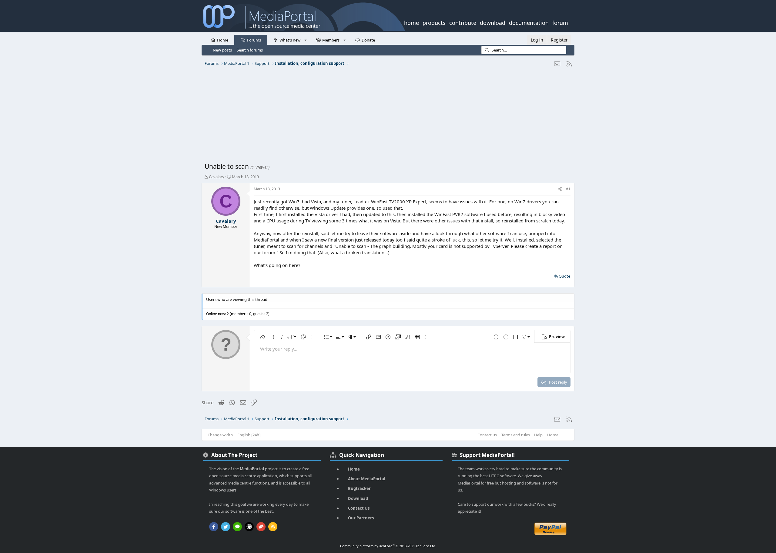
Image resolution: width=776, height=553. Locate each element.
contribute (462, 22)
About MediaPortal (366, 478)
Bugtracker (359, 488)
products (434, 22)
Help (538, 435)
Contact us (487, 435)
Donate (368, 40)
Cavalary (216, 176)
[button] (305, 40)
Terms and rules (515, 435)
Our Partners (361, 518)
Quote (564, 276)
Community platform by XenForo (388, 546)
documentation (529, 22)
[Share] (560, 189)
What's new (289, 40)
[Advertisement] (386, 116)
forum (560, 22)
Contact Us (359, 508)
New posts (222, 50)
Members (331, 40)
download (492, 22)
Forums (254, 40)
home (411, 22)
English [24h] (248, 435)
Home (222, 40)
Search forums (250, 50)
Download (358, 498)
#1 (568, 189)
